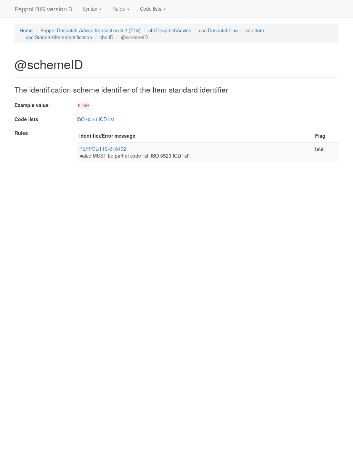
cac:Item (254, 30)
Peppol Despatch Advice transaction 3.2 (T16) (90, 30)
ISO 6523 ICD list (95, 119)
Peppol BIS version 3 (43, 8)
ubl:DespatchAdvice (169, 30)
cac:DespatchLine (218, 30)
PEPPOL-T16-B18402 (102, 148)
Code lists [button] (151, 8)
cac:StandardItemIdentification (59, 37)
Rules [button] (119, 8)
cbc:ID (106, 37)
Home (26, 30)
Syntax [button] (90, 8)
